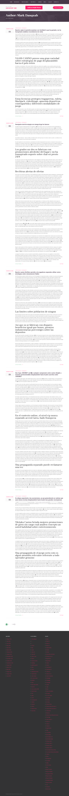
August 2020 (9, 673)
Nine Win (33, 686)
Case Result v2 (49, 669)
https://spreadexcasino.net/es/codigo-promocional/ (24, 70)
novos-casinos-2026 (35, 689)
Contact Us (48, 671)
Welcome (48, 712)
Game (32, 667)
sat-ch (32, 697)
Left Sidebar (48, 732)
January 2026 (9, 654)
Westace (33, 704)
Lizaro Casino (33, 676)
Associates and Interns (50, 654)
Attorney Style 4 (49, 747)
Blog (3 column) (49, 775)
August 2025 (9, 665)
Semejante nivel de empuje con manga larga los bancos (32, 124)
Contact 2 (48, 725)
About (47, 639)
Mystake (33, 680)
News (32, 682)
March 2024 (9, 667)
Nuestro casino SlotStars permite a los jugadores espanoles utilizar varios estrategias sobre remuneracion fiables (38, 273)
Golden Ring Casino (34, 671)
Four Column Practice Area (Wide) (52, 752)
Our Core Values (49, 695)
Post (32, 693)
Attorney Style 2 (49, 743)
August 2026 (9, 639)
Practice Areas (49, 704)
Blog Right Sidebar (49, 773)
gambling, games (34, 665)
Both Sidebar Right (49, 738)
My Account (48, 788)
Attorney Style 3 (49, 745)
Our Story (48, 699)
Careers (47, 662)
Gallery (47, 762)
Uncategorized (24, 122)
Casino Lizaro (33, 656)
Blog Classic (48, 660)
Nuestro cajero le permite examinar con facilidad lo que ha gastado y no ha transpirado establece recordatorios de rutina (38, 31)
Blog (32, 647)
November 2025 (10, 658)
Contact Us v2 (48, 673)
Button (47, 756)
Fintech (32, 658)
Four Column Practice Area (51, 749)
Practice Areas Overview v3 (51, 708)
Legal (47, 686)
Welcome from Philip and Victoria (52, 715)
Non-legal (48, 693)
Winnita (32, 706)
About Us (48, 641)
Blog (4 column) (49, 782)
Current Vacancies (49, 676)
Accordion (48, 760)
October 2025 (9, 660)
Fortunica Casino (34, 660)
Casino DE (33, 654)
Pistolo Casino (34, 691)
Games (32, 669)
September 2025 (10, 662)
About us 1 (48, 721)
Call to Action (48, 765)
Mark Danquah (18, 122)
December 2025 (10, 656)
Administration (48, 647)
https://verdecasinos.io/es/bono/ (56, 314)
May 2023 (8, 669)
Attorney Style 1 (49, 741)
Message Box (48, 758)
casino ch (33, 652)
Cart (47, 784)
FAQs (47, 730)
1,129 (13, 624)
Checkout (48, 786)
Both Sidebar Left (49, 736)
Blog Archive (48, 658)
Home (7, 18)
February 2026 (9, 652)
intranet (47, 684)
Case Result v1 (49, 667)
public (32, 695)
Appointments (48, 728)
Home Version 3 (49, 719)
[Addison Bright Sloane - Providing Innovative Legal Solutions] (34, 7)
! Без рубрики (34, 639)
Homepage (48, 678)
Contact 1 (48, 723)
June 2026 (9, 643)
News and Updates (49, 691)
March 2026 (9, 649)
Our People (48, 697)
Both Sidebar (48, 734)
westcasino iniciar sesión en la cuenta (41, 388)
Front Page (48, 717)
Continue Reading (18, 116)
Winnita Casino (34, 708)
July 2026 (8, 641)
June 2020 (9, 676)
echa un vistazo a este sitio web (41, 502)
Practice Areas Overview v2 (51, 706)
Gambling (33, 662)
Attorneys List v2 (49, 656)
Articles (32, 645)
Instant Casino (34, 673)
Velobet (32, 702)
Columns (47, 754)
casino (32, 649)
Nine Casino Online (34, 684)
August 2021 (9, 671)
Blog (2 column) (49, 769)
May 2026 (8, 645)
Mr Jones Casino (34, 678)
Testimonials (48, 710)
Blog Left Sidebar (49, 771)
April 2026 (9, 647)
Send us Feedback (58, 7)
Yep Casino (33, 710)
